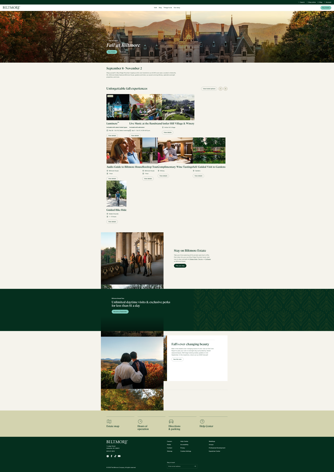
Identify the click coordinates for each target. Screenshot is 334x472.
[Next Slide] (225, 89)
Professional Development (217, 448)
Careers (169, 441)
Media (169, 444)
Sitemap (169, 451)
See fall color (177, 359)
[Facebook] (111, 456)
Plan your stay (180, 265)
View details (112, 135)
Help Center (184, 441)
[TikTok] (115, 456)
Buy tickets (325, 8)
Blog (320, 2)
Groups (211, 444)
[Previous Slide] (220, 89)
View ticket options (209, 88)
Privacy (182, 448)
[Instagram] (108, 456)
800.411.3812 (110, 451)
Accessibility (184, 444)
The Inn (200, 259)
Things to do (168, 7)
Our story (177, 7)
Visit (155, 7)
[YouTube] (119, 456)
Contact (169, 448)
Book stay (123, 52)
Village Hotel (193, 259)
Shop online (312, 2)
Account (328, 2)
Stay (160, 7)
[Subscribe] (195, 466)
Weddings (212, 441)
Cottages (208, 259)
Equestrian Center (214, 451)
